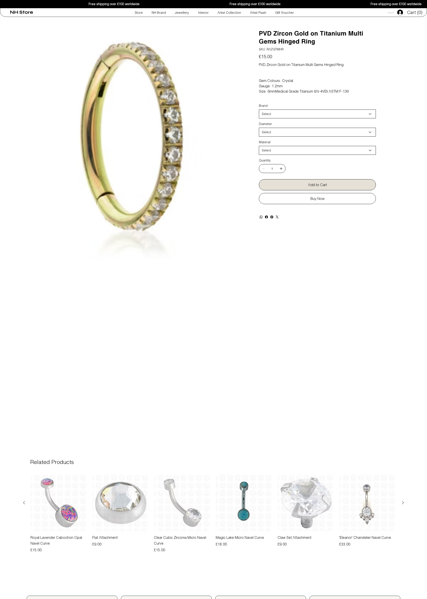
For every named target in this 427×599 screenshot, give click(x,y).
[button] (415, 12)
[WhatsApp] (261, 217)
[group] (213, 513)
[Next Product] (403, 502)
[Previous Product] (24, 502)
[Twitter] (277, 217)
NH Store (21, 12)
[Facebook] (266, 217)
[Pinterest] (272, 217)
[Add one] (281, 168)
